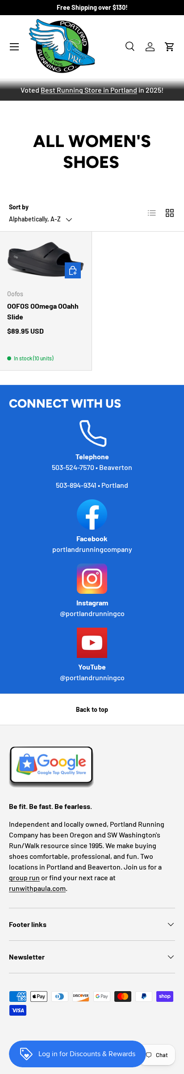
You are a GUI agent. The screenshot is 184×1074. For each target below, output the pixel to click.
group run (24, 877)
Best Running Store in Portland (89, 90)
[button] (170, 47)
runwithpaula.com (37, 888)
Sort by (19, 207)
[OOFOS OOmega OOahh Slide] (45, 260)
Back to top (92, 709)
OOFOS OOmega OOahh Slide (43, 311)
